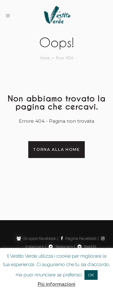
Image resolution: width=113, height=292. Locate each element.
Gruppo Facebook (39, 238)
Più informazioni (56, 284)
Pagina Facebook (80, 238)
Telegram (63, 246)
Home (45, 57)
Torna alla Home (56, 149)
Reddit (89, 246)
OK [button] (91, 275)
